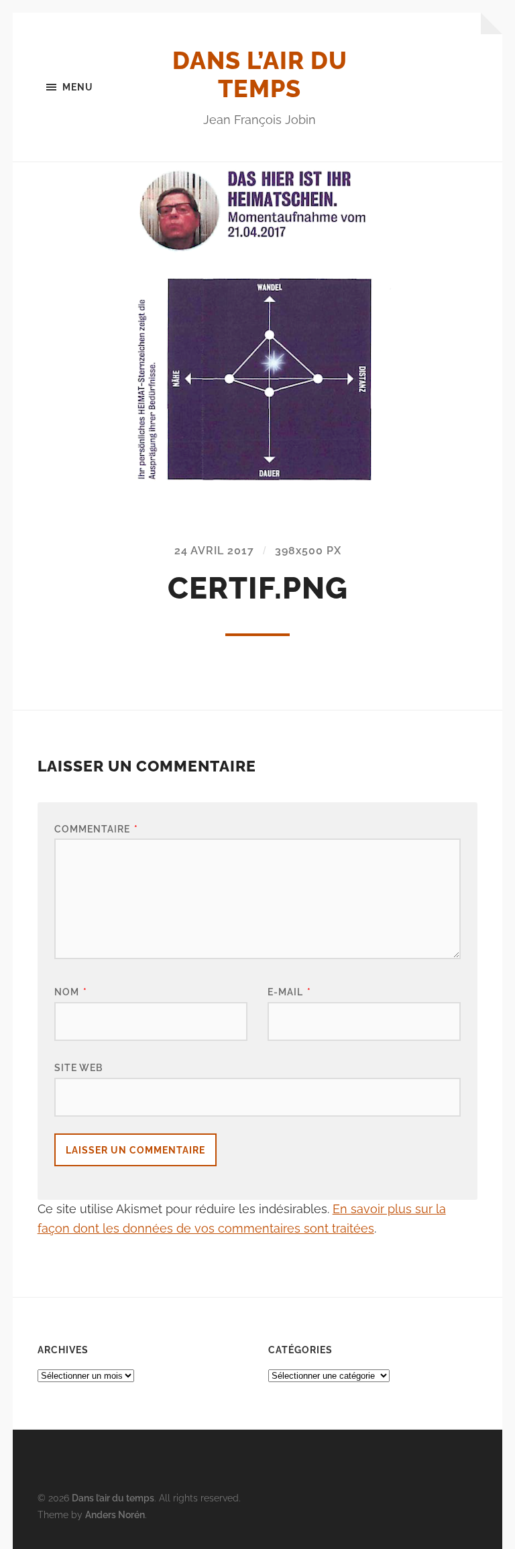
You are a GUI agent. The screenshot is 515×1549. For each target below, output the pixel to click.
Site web (78, 1067)
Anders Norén (115, 1514)
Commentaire (96, 828)
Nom (70, 991)
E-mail (289, 991)
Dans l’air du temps (259, 74)
